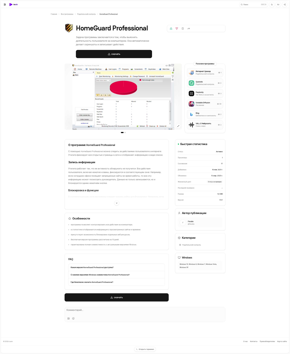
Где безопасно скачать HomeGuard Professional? (92, 282)
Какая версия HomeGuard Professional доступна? (92, 267)
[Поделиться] (188, 28)
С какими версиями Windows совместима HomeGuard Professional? (100, 275)
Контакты (253, 341)
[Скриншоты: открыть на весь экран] (123, 97)
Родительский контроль (86, 14)
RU (278, 5)
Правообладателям (267, 341)
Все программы (67, 14)
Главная (54, 14)
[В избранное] (182, 28)
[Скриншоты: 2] (125, 132)
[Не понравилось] (176, 28)
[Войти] (284, 4)
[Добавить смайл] (73, 318)
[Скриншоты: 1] (122, 132)
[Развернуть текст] (116, 203)
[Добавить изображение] (68, 318)
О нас (245, 341)
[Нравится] (171, 28)
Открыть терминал (146, 349)
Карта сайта (282, 341)
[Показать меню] (4, 4)
